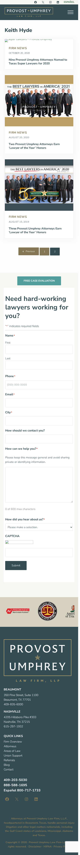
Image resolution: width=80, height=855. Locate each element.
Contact (8, 769)
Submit (16, 565)
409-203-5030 (15, 780)
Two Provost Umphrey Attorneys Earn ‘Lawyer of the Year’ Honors (34, 146)
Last (7, 358)
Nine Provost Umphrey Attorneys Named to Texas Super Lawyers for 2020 (38, 61)
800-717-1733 (29, 790)
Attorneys (10, 746)
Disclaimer (34, 846)
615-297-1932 (13, 726)
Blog (7, 765)
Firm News (18, 48)
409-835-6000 (13, 704)
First (7, 342)
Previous (30, 251)
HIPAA (48, 846)
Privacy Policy (62, 846)
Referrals (9, 760)
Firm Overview (13, 742)
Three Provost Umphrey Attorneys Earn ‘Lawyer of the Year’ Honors (35, 230)
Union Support (13, 756)
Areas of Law (12, 751)
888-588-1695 (15, 785)
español (69, 2)
